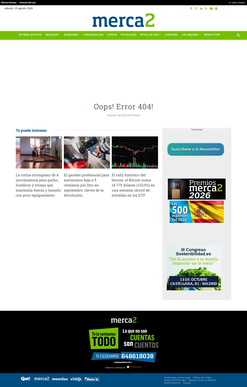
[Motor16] (92, 380)
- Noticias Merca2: (27, 2)
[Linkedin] (201, 8)
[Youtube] (211, 8)
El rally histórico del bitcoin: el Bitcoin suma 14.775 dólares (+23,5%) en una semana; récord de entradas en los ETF (133, 185)
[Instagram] (196, 8)
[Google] (216, 8)
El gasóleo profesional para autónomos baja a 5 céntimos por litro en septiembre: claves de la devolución (86, 185)
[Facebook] (191, 8)
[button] (238, 20)
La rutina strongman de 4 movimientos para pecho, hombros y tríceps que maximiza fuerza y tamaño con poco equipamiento (38, 185)
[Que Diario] (25, 380)
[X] (206, 8)
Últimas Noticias (8, 2)
